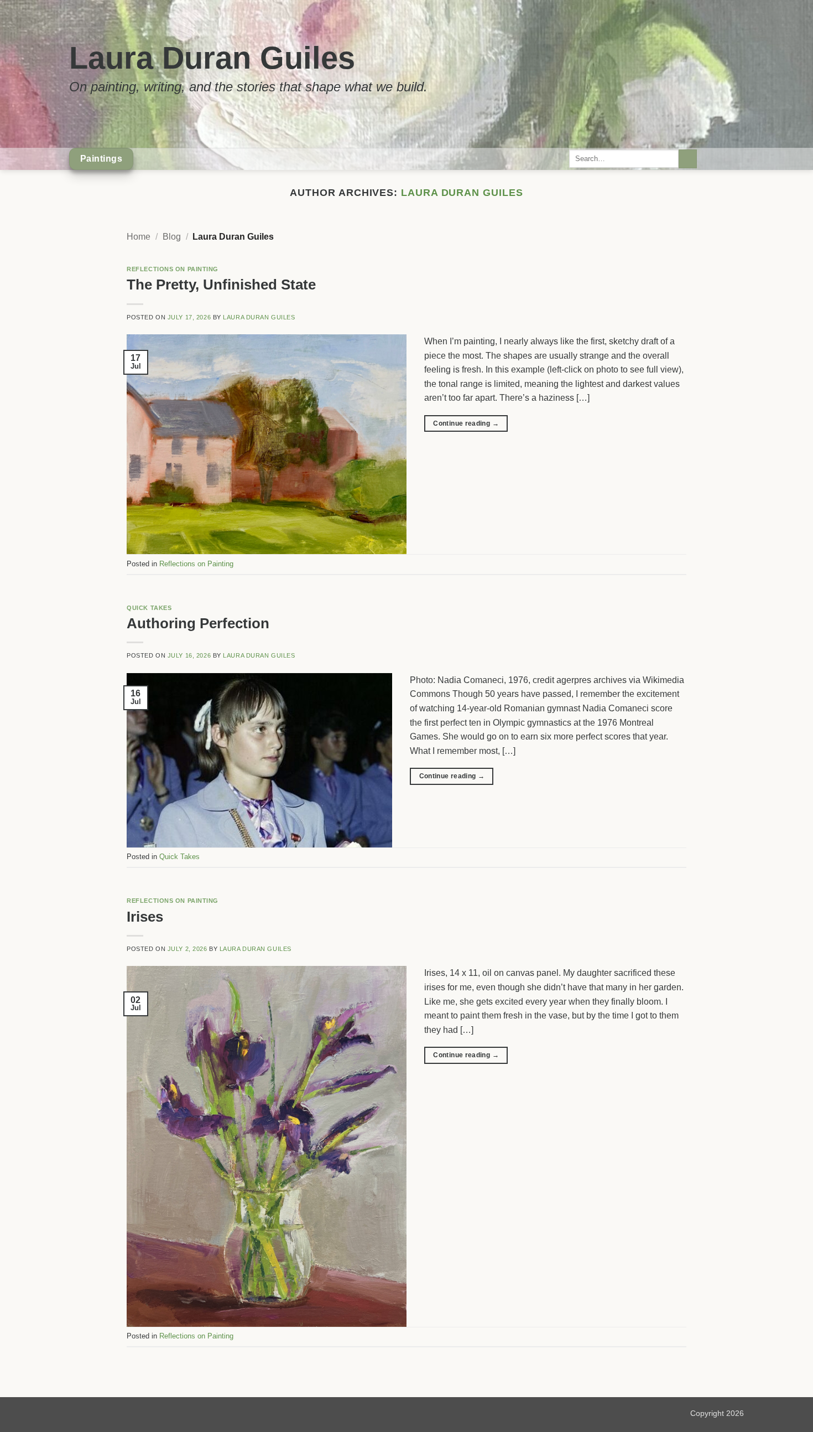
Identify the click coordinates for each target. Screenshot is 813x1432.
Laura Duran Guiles (212, 58)
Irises (145, 916)
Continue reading (466, 423)
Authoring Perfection (198, 623)
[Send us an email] (722, 159)
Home (138, 236)
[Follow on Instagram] (707, 159)
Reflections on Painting (172, 269)
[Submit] (688, 158)
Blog (172, 236)
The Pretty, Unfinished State (221, 284)
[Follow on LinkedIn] (736, 159)
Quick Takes (149, 607)
